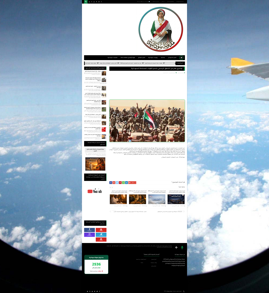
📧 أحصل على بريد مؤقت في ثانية (143, 1)
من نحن (162, 1)
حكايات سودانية (112, 57)
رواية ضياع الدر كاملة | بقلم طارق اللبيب (95, 150)
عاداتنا (163, 57)
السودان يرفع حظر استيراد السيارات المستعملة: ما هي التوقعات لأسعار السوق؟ (93, 79)
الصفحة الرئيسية (172, 72)
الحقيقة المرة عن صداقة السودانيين (104, 63)
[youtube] (92, 291)
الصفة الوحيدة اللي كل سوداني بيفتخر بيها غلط (149, 63)
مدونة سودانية (169, 291)
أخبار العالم (141, 57)
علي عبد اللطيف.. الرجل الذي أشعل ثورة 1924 (93, 87)
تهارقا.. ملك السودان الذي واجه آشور (93, 71)
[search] (86, 2)
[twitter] (95, 291)
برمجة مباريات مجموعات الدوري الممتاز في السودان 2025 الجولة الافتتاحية (92, 108)
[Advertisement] (109, 29)
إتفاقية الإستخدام (170, 1)
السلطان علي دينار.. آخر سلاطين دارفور (92, 121)
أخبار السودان (172, 57)
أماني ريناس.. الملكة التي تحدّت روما (93, 114)
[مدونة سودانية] (160, 53)
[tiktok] (85, 291)
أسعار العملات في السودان (141, 259)
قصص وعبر (153, 266)
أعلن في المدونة (156, 1)
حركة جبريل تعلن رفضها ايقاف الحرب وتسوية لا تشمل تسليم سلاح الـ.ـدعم (93, 94)
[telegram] (97, 291)
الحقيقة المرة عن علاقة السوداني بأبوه (125, 63)
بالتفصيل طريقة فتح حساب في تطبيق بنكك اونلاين (92, 128)
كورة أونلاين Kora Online (128, 57)
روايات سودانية (153, 57)
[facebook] (99, 291)
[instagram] (90, 291)
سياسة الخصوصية (180, 1)
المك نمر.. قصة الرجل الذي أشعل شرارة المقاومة (93, 101)
